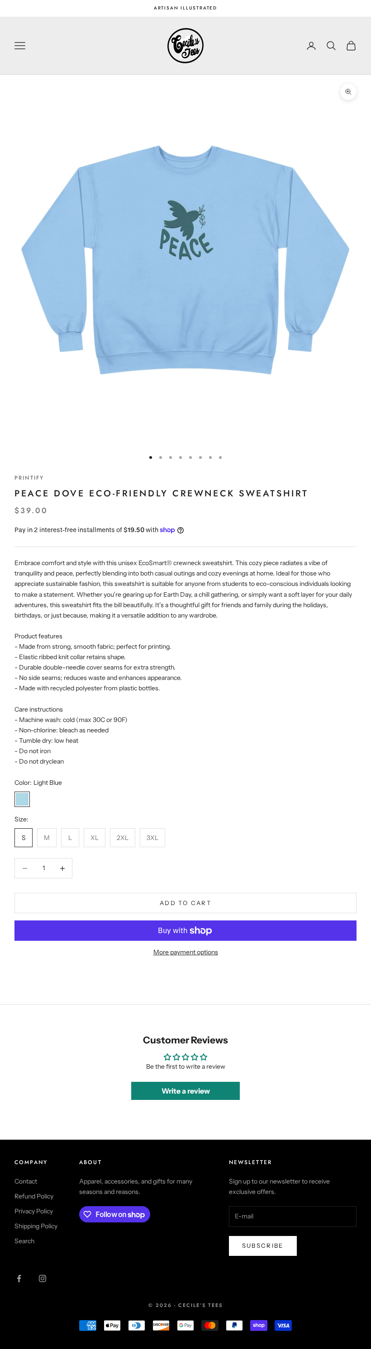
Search (24, 1241)
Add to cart (185, 902)
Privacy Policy (33, 1211)
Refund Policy (33, 1196)
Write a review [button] (186, 1090)
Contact (25, 1181)
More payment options (185, 952)
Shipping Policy (35, 1226)
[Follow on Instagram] (42, 1278)
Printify (29, 478)
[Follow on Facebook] (19, 1278)
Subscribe (263, 1245)
